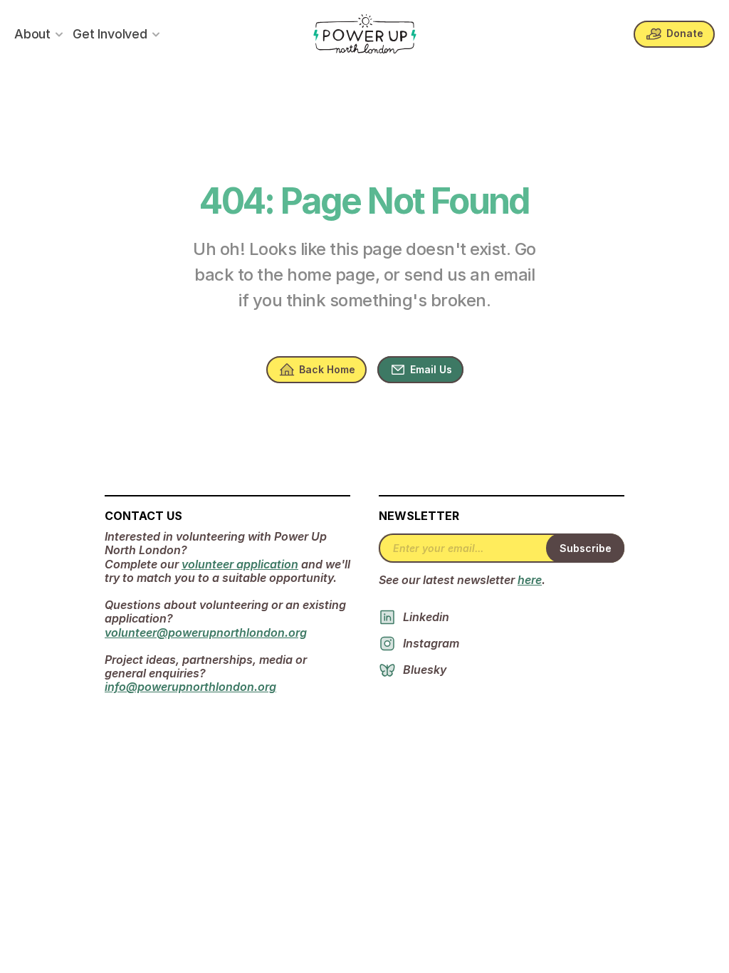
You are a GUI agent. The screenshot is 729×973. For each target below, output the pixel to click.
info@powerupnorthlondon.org (190, 687)
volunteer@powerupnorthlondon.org (206, 632)
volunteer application (240, 564)
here (530, 580)
